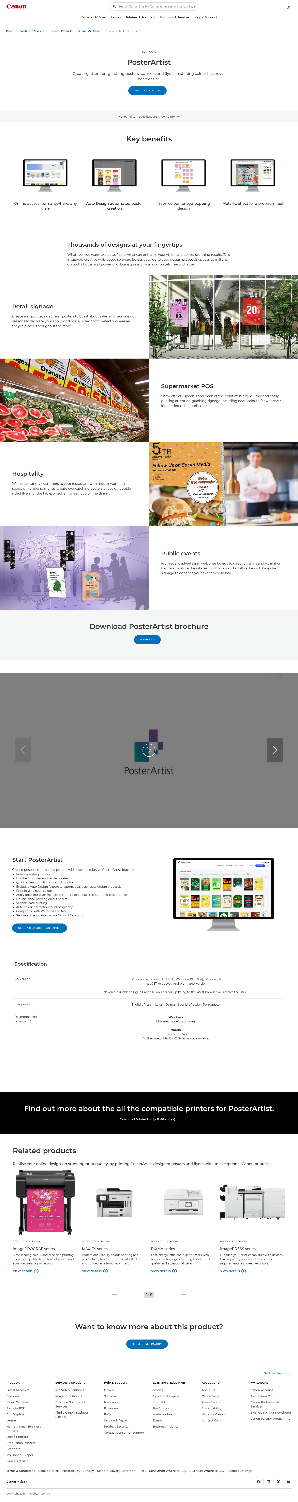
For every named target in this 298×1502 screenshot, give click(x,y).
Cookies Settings (239, 1471)
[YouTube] (288, 1481)
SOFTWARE (149, 51)
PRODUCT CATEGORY (26, 1241)
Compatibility (170, 116)
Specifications (148, 116)
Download (147, 639)
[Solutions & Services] (191, 17)
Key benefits (127, 116)
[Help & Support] (218, 17)
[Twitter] (278, 1481)
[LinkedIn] (268, 1481)
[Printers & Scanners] (156, 17)
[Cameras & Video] (107, 17)
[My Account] (288, 7)
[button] (275, 750)
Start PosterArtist (147, 90)
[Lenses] (122, 17)
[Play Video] (149, 750)
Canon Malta (16, 1481)
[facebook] (258, 1481)
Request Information (147, 1344)
